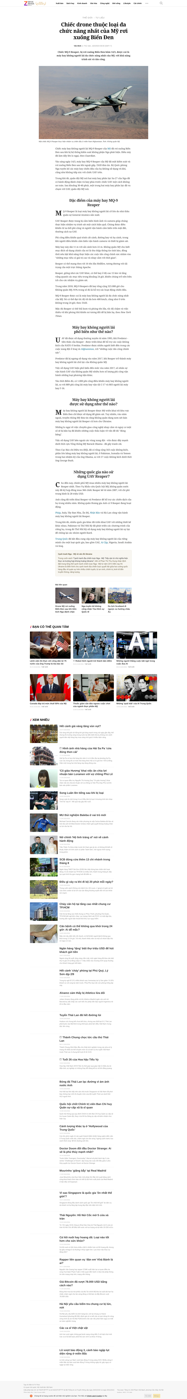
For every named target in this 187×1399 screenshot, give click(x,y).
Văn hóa (93, 3)
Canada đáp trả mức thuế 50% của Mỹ (48, 704)
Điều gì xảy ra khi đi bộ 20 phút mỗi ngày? (86, 881)
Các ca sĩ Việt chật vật (74, 1328)
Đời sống (116, 3)
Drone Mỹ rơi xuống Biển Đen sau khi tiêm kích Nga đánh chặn (65, 609)
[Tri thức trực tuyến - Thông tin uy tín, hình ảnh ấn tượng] (35, 3)
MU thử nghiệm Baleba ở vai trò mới (83, 815)
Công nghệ (104, 3)
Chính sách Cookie (94, 1396)
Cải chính (138, 3)
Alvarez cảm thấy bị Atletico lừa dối (82, 993)
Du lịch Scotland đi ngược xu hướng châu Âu (119, 609)
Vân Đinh (77, 46)
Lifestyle (127, 3)
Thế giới (87, 18)
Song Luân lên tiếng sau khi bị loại (82, 792)
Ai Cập (104, 542)
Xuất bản (59, 3)
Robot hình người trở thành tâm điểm (93, 661)
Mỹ (109, 148)
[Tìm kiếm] (161, 3)
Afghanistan (87, 349)
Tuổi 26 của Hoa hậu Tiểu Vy (81, 1059)
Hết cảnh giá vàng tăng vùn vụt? (80, 726)
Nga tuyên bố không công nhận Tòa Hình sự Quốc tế (93, 609)
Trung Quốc (61, 538)
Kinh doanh (82, 3)
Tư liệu (100, 18)
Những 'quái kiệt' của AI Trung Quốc (134, 704)
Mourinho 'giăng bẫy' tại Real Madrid (83, 1170)
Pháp (58, 512)
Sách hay (70, 3)
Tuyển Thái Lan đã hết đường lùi (80, 1015)
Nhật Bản (95, 512)
